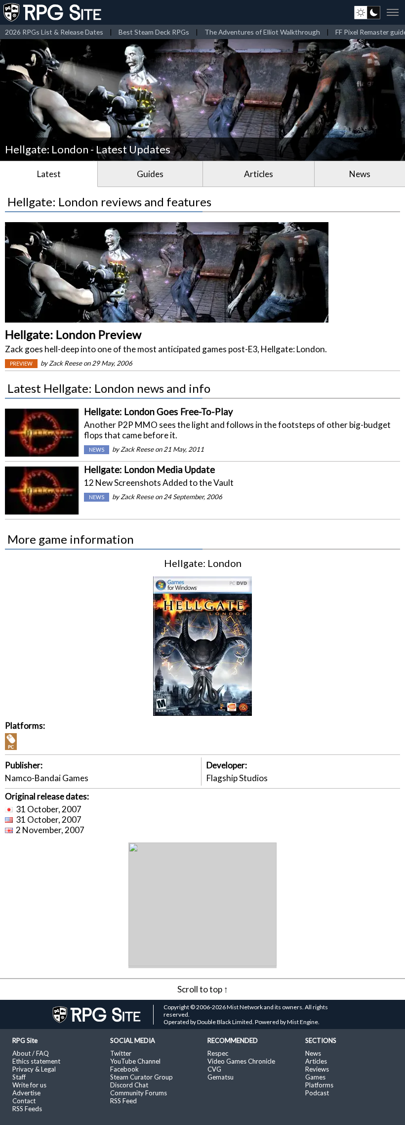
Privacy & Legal (34, 1069)
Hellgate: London (203, 563)
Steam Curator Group (141, 1077)
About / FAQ (30, 1053)
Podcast (317, 1093)
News (359, 174)
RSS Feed (123, 1101)
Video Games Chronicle (241, 1061)
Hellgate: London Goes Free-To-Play (158, 411)
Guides (150, 174)
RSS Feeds (27, 1109)
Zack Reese (65, 363)
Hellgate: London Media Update (149, 469)
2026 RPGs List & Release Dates (54, 32)
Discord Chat (129, 1085)
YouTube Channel (135, 1061)
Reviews (317, 1069)
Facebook (124, 1069)
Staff (19, 1077)
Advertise (26, 1093)
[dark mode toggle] (367, 12)
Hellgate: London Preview (73, 334)
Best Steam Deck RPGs (154, 32)
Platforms (319, 1085)
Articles (258, 174)
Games (315, 1077)
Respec (217, 1053)
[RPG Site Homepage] (53, 12)
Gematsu (220, 1077)
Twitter (120, 1053)
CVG (214, 1069)
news (96, 450)
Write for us (29, 1085)
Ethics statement (36, 1061)
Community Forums (138, 1093)
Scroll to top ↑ (202, 989)
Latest (49, 174)
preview (21, 364)
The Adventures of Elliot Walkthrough (262, 32)
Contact (24, 1101)
